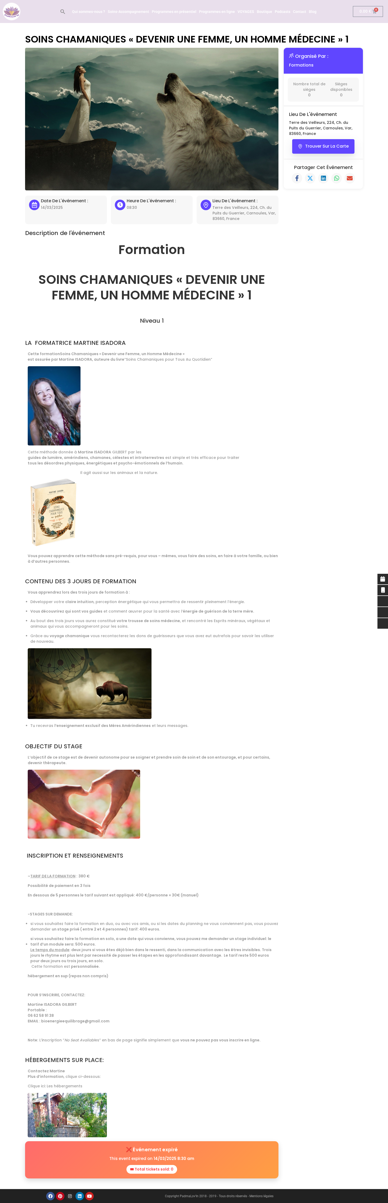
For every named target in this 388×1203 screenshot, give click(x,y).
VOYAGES (246, 12)
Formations (301, 65)
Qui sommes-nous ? (88, 12)
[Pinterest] (60, 1196)
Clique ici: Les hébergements (55, 1086)
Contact (299, 12)
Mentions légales (261, 1196)
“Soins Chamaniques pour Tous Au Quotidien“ (168, 359)
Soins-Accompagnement (128, 12)
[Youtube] (89, 1196)
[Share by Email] (349, 178)
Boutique (264, 12)
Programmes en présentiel (174, 12)
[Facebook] (50, 1196)
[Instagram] (70, 1196)
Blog (312, 12)
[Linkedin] (79, 1196)
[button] (63, 12)
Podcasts (282, 12)
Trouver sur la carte (327, 146)
